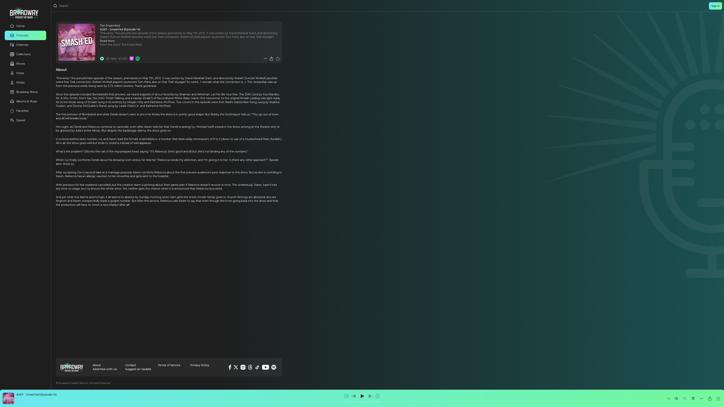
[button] (676, 398)
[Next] (370, 396)
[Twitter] (235, 367)
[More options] (701, 398)
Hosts (20, 73)
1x (668, 398)
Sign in (715, 5)
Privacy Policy (199, 365)
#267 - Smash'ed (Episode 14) (36, 394)
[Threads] (250, 367)
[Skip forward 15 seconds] (377, 396)
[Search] (55, 6)
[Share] (710, 398)
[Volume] (676, 398)
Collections (23, 54)
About (97, 365)
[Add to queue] (684, 398)
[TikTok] (257, 367)
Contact (130, 365)
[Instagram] (243, 367)
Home (20, 26)
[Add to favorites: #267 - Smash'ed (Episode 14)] (718, 398)
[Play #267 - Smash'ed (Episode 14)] (102, 59)
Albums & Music (26, 101)
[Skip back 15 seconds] (346, 396)
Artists (20, 82)
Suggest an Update (138, 369)
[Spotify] (273, 367)
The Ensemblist (131, 44)
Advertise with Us (105, 369)
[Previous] (354, 396)
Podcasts (22, 35)
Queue (20, 120)
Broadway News (27, 92)
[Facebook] (230, 367)
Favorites (22, 110)
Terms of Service (169, 365)
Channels (22, 45)
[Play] (362, 396)
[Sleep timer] (693, 398)
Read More (107, 41)
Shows (20, 63)
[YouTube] (265, 367)
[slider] (362, 402)
